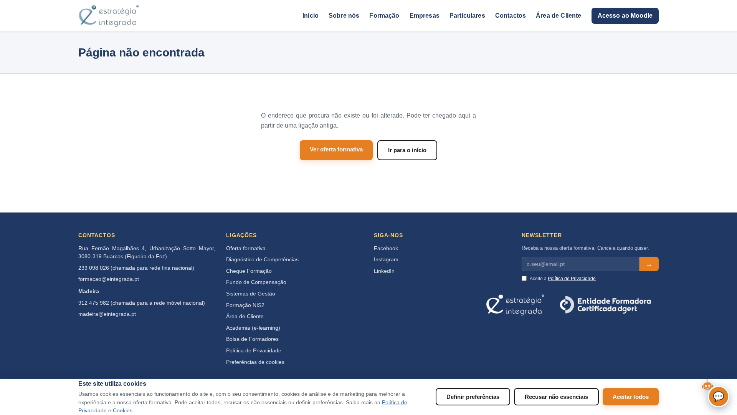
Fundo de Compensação (256, 282)
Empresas (425, 15)
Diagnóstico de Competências (262, 259)
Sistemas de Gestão (250, 294)
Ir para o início (407, 150)
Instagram (386, 259)
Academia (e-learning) (253, 328)
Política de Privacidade (253, 351)
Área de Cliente (558, 15)
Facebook (386, 248)
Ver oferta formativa (336, 149)
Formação (384, 15)
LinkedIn (384, 271)
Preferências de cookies (255, 362)
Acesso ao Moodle (625, 15)
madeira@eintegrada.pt (107, 314)
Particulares (467, 15)
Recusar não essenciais (556, 396)
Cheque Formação (249, 271)
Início (310, 15)
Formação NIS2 (245, 305)
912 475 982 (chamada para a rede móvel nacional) (141, 303)
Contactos (510, 15)
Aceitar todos (631, 396)
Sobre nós (344, 15)
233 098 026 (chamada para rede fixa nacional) (136, 268)
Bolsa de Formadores (252, 339)
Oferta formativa (246, 248)
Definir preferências (472, 396)
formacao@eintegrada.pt (108, 279)
